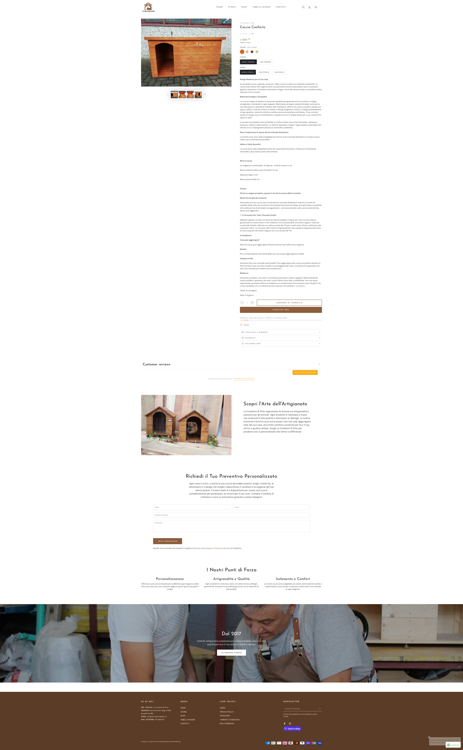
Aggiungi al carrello (289, 303)
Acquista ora (281, 310)
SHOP (182, 715)
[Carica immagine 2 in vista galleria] (182, 94)
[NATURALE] (257, 52)
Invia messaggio (167, 541)
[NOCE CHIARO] (242, 52)
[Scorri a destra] (205, 94)
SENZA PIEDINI (248, 72)
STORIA (183, 712)
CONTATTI (184, 723)
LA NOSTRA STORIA (231, 653)
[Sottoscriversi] (320, 708)
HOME (183, 708)
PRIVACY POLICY (227, 712)
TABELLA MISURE (187, 719)
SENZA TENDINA (248, 62)
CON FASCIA (279, 72)
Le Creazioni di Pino (247, 23)
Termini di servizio (222, 548)
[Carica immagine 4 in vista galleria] (198, 94)
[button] (303, 7)
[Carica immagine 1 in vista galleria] (174, 94)
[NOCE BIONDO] (247, 52)
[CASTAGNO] (252, 52)
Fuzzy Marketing (175, 741)
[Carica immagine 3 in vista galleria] (190, 94)
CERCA (222, 708)
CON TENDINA (265, 62)
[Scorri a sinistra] (167, 94)
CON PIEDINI (264, 72)
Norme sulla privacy (202, 548)
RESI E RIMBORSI (227, 723)
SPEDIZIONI (225, 715)
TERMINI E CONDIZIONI (230, 719)
